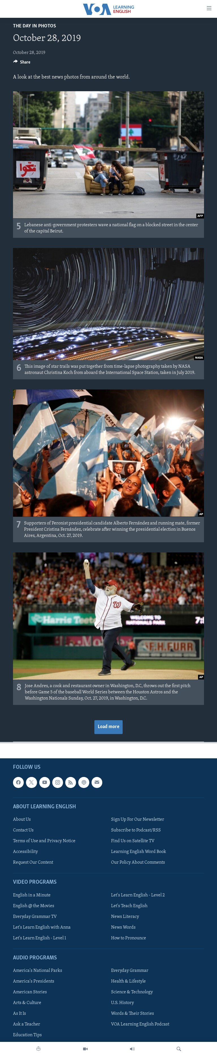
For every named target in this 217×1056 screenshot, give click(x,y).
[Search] (178, 1049)
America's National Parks (37, 970)
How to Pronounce (128, 938)
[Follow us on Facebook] (18, 782)
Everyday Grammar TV (35, 917)
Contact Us (23, 830)
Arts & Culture (27, 1003)
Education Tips (27, 1035)
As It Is (19, 1014)
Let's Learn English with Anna (42, 927)
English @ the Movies (33, 906)
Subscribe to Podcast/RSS (136, 830)
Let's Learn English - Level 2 (138, 895)
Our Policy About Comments (138, 862)
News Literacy (125, 917)
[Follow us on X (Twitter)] (31, 782)
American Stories (30, 992)
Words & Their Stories (132, 1014)
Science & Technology (132, 992)
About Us (22, 819)
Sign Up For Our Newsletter (137, 819)
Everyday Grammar (129, 970)
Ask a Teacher (26, 1024)
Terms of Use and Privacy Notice (44, 841)
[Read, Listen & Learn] (38, 1049)
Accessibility (25, 852)
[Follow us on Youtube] (44, 782)
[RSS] (70, 782)
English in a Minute (32, 895)
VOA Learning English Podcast (140, 1024)
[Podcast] (83, 782)
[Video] (85, 1049)
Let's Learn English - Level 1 (39, 938)
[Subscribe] (97, 782)
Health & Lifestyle (128, 981)
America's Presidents (33, 981)
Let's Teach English (129, 906)
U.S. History (122, 1003)
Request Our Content (33, 862)
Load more (108, 727)
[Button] (21, 63)
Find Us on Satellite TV (133, 841)
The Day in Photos (34, 26)
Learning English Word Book (138, 852)
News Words (123, 927)
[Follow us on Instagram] (57, 782)
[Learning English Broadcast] (132, 1049)
